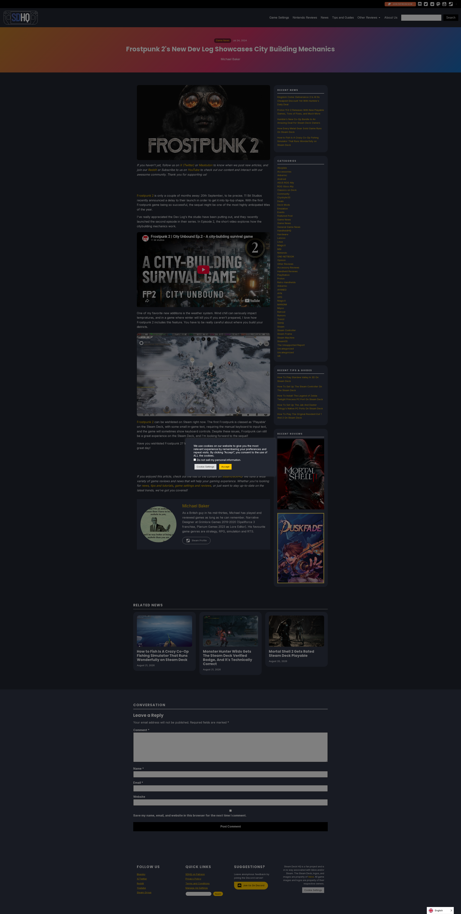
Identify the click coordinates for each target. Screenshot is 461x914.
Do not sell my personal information (218, 460)
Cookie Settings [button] (205, 466)
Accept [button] (225, 466)
